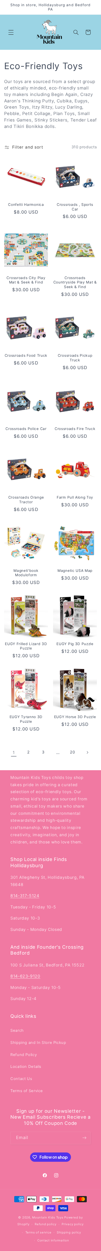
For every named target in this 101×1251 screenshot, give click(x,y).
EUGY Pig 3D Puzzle (74, 644)
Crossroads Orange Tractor (26, 499)
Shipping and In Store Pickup (38, 1042)
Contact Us (21, 1078)
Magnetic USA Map (74, 570)
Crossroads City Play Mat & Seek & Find (25, 280)
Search (17, 1030)
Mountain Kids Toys (47, 1217)
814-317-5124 (24, 895)
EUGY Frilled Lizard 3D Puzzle (26, 646)
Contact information (53, 1240)
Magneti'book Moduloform (25, 572)
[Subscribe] (84, 1138)
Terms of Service (26, 1090)
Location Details (25, 1066)
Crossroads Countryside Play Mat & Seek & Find (75, 282)
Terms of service (38, 1232)
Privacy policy (72, 1224)
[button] (11, 32)
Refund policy (45, 1224)
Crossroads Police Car (26, 429)
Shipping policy (69, 1232)
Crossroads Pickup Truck (75, 357)
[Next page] (87, 752)
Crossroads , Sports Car (75, 206)
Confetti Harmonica (26, 204)
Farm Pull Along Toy (75, 497)
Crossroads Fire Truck (75, 429)
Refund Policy (23, 1054)
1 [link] (14, 752)
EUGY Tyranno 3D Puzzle (26, 719)
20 (72, 752)
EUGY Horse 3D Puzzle (75, 717)
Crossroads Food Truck (26, 355)
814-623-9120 (25, 976)
